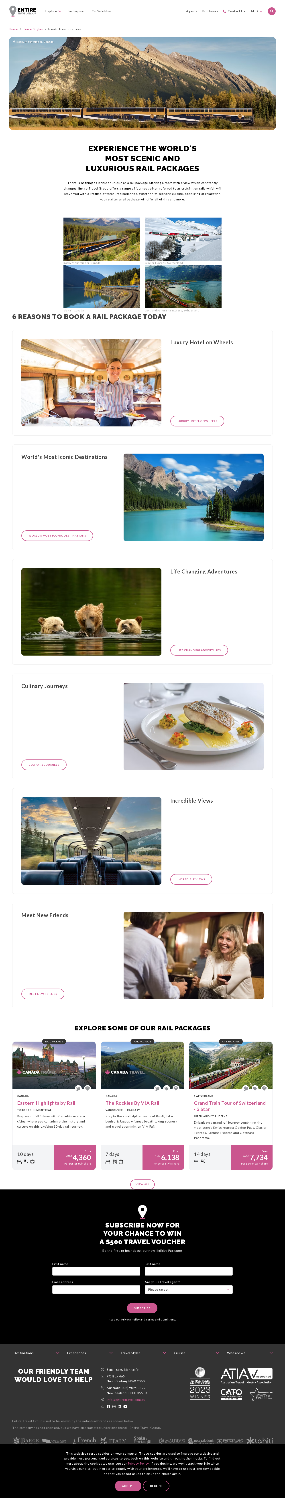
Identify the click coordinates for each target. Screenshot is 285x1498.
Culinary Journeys (43, 764)
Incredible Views (191, 879)
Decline (156, 1486)
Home (13, 29)
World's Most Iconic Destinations (57, 535)
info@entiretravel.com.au (126, 1399)
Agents (191, 11)
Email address (62, 1282)
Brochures (210, 11)
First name (60, 1264)
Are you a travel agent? (162, 1282)
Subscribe (142, 1308)
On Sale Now (102, 11)
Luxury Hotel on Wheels (197, 421)
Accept (128, 1486)
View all (142, 1184)
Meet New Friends (42, 993)
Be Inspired (77, 11)
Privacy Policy (138, 1463)
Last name (152, 1264)
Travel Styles (33, 29)
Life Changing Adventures (199, 650)
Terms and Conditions (160, 1319)
